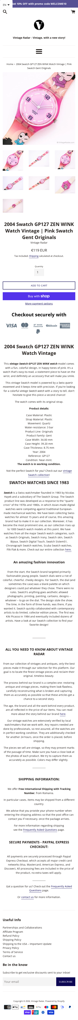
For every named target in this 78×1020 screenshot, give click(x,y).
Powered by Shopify (55, 1001)
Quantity (39, 266)
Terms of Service (13, 952)
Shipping (33, 256)
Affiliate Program (13, 931)
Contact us (9, 956)
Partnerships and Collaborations (22, 927)
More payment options (39, 303)
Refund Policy (11, 935)
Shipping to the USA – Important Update (27, 944)
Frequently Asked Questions (40, 829)
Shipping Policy (12, 939)
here (62, 714)
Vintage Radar (37, 1001)
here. (68, 549)
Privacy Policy (11, 948)
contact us (27, 897)
